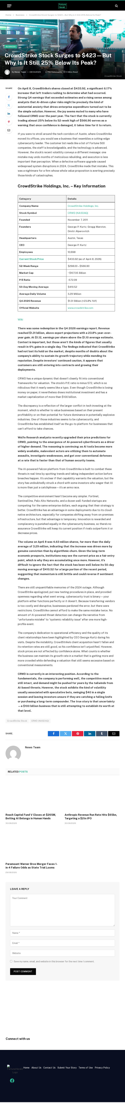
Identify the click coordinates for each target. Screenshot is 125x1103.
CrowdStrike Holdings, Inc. (83, 205)
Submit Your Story (66, 1067)
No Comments (55, 72)
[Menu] (9, 5)
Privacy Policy (102, 1067)
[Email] (9, 130)
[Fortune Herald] (62, 5)
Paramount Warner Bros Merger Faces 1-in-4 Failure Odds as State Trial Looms (31, 865)
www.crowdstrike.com (80, 307)
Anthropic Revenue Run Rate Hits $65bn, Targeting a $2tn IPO (91, 816)
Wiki (20, 319)
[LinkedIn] (9, 113)
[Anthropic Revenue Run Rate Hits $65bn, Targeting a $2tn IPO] (92, 795)
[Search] (116, 5)
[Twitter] (9, 105)
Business (11, 47)
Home (26, 1067)
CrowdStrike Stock (17, 721)
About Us (36, 1067)
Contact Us (49, 1067)
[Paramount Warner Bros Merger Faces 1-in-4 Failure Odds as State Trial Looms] (33, 844)
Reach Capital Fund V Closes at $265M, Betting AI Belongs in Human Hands (31, 816)
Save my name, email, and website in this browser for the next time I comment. (54, 961)
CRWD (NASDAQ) (78, 212)
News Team (20, 72)
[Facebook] (9, 97)
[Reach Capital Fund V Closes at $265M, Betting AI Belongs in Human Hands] (33, 795)
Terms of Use (85, 1067)
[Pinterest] (9, 122)
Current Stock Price (31, 258)
